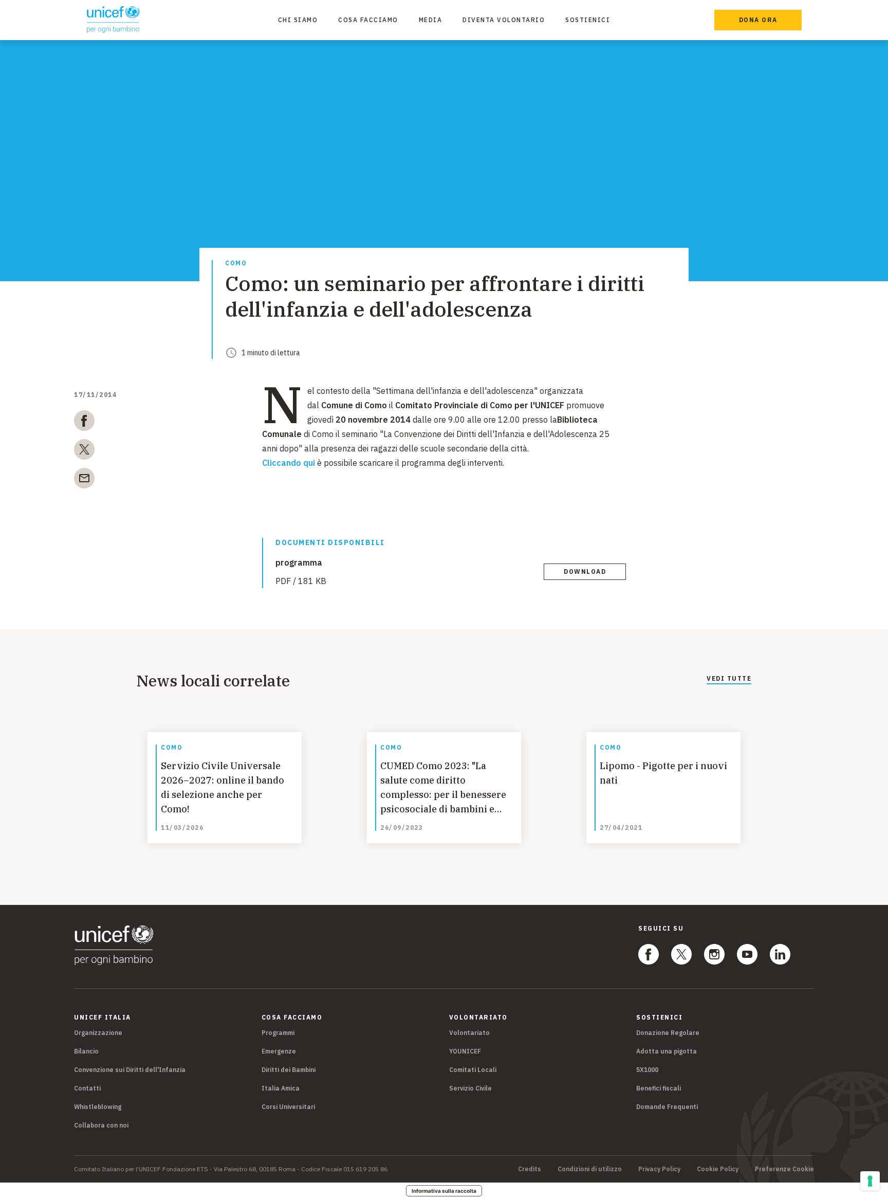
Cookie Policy (717, 1169)
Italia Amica (281, 1088)
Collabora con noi (101, 1125)
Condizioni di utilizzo (590, 1169)
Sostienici (587, 20)
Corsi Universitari (288, 1107)
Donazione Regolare (667, 1033)
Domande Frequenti (667, 1107)
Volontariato (469, 1033)
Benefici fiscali (658, 1088)
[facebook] (84, 422)
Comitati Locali (472, 1070)
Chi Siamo (298, 20)
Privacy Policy (659, 1169)
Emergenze (279, 1051)
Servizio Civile (470, 1088)
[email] (84, 480)
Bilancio (86, 1051)
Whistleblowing (97, 1107)
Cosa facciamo (368, 20)
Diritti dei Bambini (289, 1070)
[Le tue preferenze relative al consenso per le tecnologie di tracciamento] (870, 1181)
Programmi (278, 1033)
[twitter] (84, 451)
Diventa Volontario (503, 20)
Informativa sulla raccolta (444, 1191)
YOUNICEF (465, 1051)
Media (430, 20)
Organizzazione (98, 1033)
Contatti (87, 1088)
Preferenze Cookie (784, 1169)
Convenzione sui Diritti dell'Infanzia (130, 1070)
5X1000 (647, 1070)
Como (236, 263)
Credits (529, 1169)
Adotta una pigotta (666, 1051)
